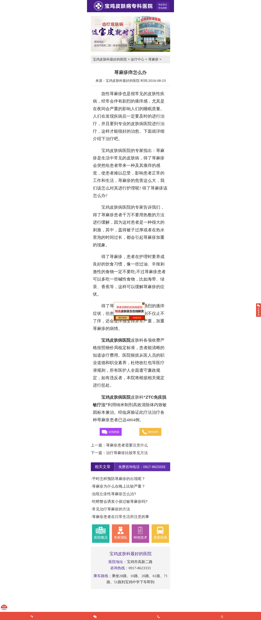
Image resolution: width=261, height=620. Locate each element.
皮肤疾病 (160, 537)
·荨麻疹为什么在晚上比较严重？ (118, 486)
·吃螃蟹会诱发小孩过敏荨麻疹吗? (119, 501)
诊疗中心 (137, 59)
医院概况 (101, 537)
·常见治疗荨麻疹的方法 (110, 509)
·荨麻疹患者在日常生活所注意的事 (120, 517)
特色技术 (140, 537)
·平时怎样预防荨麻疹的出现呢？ (118, 479)
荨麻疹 (153, 59)
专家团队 (120, 537)
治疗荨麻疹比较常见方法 (127, 453)
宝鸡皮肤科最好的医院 (110, 59)
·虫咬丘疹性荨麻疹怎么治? (113, 494)
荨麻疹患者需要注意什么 (127, 445)
